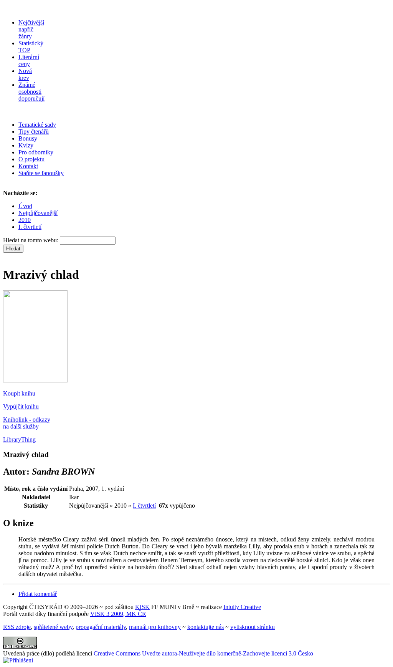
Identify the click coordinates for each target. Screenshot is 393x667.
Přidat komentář (37, 594)
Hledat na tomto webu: (31, 240)
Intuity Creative (242, 607)
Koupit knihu (19, 393)
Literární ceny (28, 60)
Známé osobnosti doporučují (31, 91)
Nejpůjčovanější (38, 213)
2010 (24, 220)
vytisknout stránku (252, 627)
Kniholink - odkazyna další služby (26, 423)
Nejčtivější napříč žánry (31, 29)
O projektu (31, 159)
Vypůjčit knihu (21, 406)
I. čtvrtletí (29, 226)
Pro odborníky (35, 152)
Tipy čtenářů (33, 131)
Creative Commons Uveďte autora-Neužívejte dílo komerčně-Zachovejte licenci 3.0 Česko (203, 653)
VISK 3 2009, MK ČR (118, 614)
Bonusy (27, 138)
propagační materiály (101, 627)
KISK (142, 607)
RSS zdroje (17, 627)
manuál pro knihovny (155, 627)
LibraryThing (19, 439)
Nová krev (25, 74)
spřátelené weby (53, 627)
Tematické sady (37, 124)
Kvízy (25, 145)
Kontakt (28, 166)
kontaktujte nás (205, 627)
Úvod (25, 206)
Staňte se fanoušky (41, 173)
